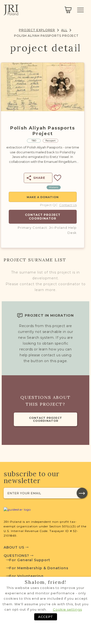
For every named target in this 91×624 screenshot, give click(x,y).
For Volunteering (26, 576)
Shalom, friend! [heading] (45, 582)
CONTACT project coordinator (45, 419)
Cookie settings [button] (67, 609)
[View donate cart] (68, 10)
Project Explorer (37, 30)
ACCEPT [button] (45, 617)
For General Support (29, 560)
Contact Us (68, 205)
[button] (82, 493)
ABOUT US (14, 547)
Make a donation (43, 197)
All (64, 30)
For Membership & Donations (38, 568)
